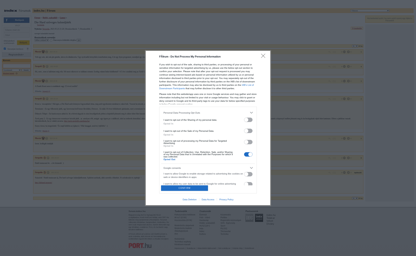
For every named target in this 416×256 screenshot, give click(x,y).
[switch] (248, 120)
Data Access (208, 199)
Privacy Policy (226, 199)
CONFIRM (185, 188)
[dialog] (208, 128)
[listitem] (208, 112)
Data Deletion (190, 199)
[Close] (264, 57)
